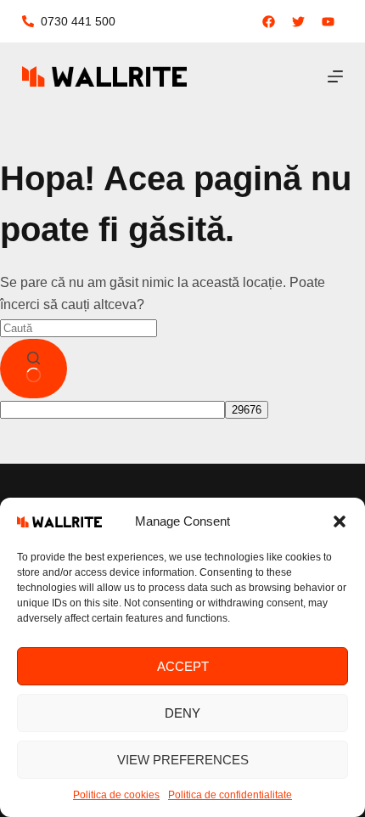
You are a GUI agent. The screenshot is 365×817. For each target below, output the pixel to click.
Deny (182, 713)
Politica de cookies (116, 795)
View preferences (183, 759)
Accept (183, 666)
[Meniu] (335, 76)
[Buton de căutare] (33, 368)
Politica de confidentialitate (230, 795)
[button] (339, 521)
